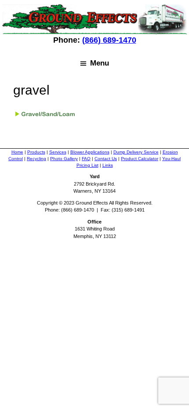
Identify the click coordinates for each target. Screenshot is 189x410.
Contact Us (105, 158)
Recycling (36, 158)
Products (36, 152)
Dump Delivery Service (136, 152)
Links (107, 165)
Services (57, 152)
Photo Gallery (64, 158)
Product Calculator (139, 158)
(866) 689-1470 (109, 40)
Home (17, 152)
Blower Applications (89, 152)
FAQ (86, 158)
